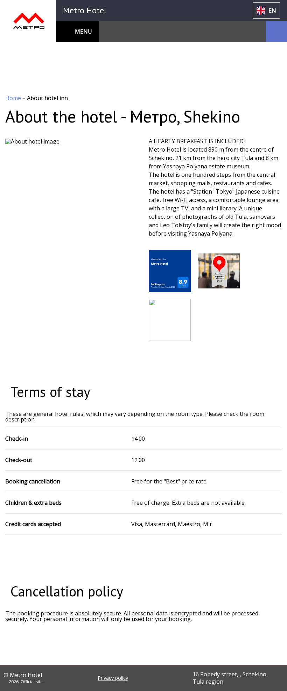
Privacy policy (113, 678)
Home (13, 98)
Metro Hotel (84, 10)
